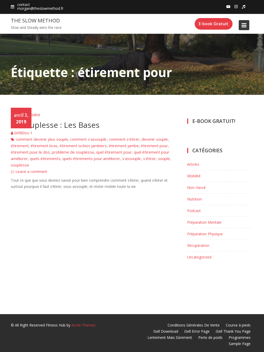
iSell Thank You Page (233, 331)
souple (164, 158)
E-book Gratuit (213, 24)
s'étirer (149, 158)
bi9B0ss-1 (23, 132)
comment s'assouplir (88, 139)
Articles (17, 114)
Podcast (194, 210)
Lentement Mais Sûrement (169, 337)
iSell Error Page (197, 331)
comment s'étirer (124, 139)
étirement (20, 145)
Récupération (198, 245)
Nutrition (194, 199)
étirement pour (154, 145)
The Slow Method (35, 20)
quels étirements (45, 158)
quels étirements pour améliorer (91, 158)
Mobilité (33, 114)
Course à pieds (238, 325)
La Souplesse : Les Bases (55, 125)
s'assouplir (131, 158)
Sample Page (240, 343)
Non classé (196, 187)
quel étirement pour (114, 152)
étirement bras (44, 145)
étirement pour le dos (30, 152)
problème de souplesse (73, 152)
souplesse (20, 164)
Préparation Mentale (204, 222)
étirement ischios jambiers (83, 145)
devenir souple (155, 139)
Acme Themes (83, 325)
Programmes (240, 337)
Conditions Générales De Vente (194, 325)
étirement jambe (124, 145)
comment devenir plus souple (42, 139)
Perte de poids (210, 337)
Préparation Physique (205, 233)
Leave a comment (31, 171)
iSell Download (165, 331)
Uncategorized (199, 257)
